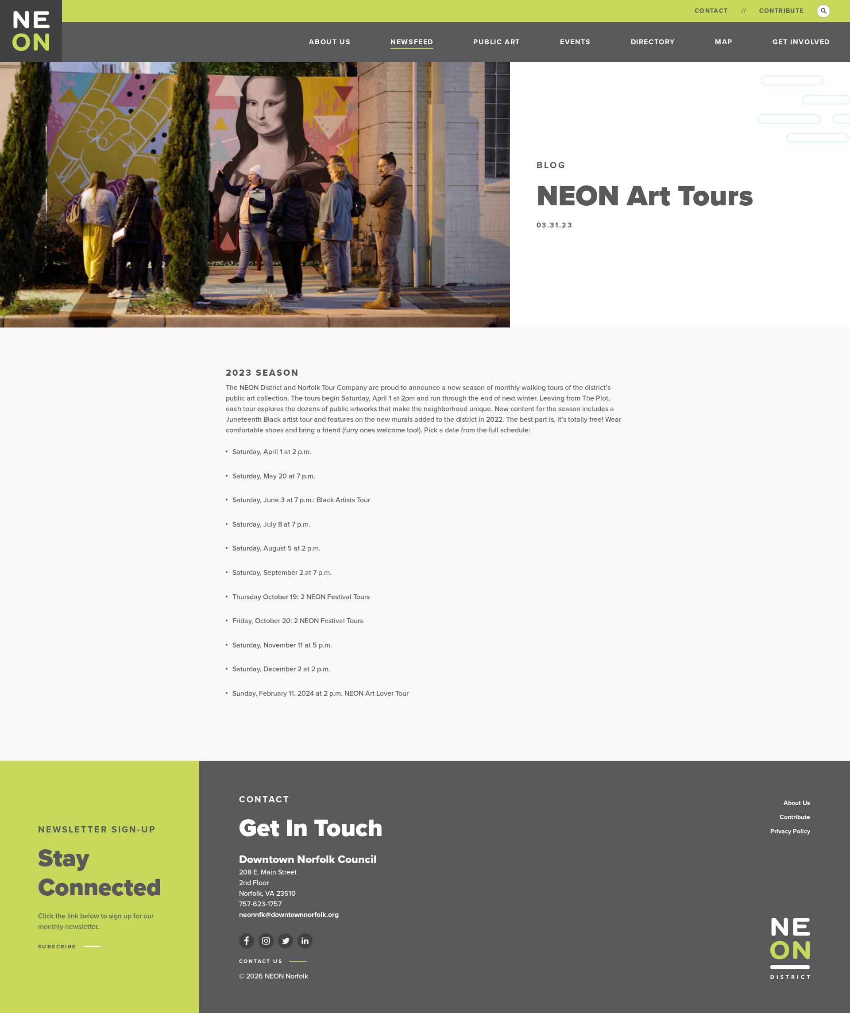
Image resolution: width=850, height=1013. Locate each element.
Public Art (496, 42)
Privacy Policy (790, 831)
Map (724, 42)
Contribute (781, 10)
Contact (711, 10)
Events (575, 42)
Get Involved (801, 42)
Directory (653, 42)
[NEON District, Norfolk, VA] (31, 31)
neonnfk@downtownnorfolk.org (289, 914)
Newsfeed (411, 42)
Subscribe (58, 946)
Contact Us (262, 961)
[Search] (823, 11)
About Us (330, 42)
